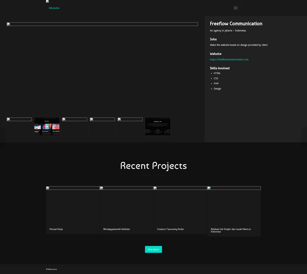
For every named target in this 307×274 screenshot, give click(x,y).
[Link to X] (247, 7)
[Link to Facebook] (253, 7)
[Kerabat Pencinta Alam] (3, 137)
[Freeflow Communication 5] (74, 126)
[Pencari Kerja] (73, 205)
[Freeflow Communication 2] (158, 126)
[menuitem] (236, 8)
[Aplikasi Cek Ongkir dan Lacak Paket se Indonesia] (234, 205)
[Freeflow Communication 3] (130, 126)
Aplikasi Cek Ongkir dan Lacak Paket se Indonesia (231, 230)
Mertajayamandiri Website (116, 229)
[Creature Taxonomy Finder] (180, 205)
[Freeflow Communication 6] (47, 126)
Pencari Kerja (56, 229)
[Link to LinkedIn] (258, 7)
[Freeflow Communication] (102, 68)
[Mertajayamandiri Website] (127, 205)
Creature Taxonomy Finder (170, 229)
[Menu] (236, 8)
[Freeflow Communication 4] (102, 126)
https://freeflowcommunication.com (229, 59)
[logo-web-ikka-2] (52, 8)
